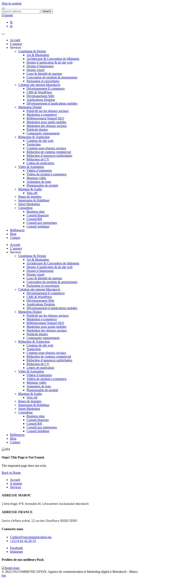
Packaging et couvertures (43, 81)
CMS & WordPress (39, 92)
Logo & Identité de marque (44, 73)
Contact (15, 237)
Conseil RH (34, 219)
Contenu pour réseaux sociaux (46, 148)
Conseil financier (38, 215)
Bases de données (29, 196)
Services (15, 487)
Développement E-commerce (46, 88)
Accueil (15, 40)
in (11, 26)
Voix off (32, 193)
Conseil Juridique (38, 226)
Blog (13, 234)
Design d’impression (40, 66)
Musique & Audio (30, 189)
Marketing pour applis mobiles (46, 122)
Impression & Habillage (33, 200)
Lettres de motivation (40, 163)
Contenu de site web (40, 140)
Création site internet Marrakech (39, 85)
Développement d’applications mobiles (52, 103)
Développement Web (40, 96)
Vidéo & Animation (31, 167)
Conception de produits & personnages (52, 77)
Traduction (34, 144)
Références (17, 230)
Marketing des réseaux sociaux (47, 126)
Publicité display (37, 129)
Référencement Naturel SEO (45, 118)
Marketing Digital (29, 107)
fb (11, 22)
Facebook (16, 548)
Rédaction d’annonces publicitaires (49, 155)
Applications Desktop (41, 99)
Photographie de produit (42, 185)
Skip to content (11, 3)
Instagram (16, 551)
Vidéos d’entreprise (39, 170)
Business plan (36, 211)
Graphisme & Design (32, 51)
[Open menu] (3, 34)
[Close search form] (3, 8)
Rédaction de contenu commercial (49, 152)
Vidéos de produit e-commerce (47, 174)
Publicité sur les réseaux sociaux (48, 111)
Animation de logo (39, 181)
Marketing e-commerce (42, 114)
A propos (16, 483)
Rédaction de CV (38, 159)
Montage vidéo (36, 178)
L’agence (16, 44)
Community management (43, 133)
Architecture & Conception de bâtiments (53, 58)
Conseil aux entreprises (42, 222)
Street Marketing (29, 204)
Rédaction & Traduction (34, 137)
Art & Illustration (38, 55)
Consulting (25, 208)
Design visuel (35, 70)
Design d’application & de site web (50, 62)
